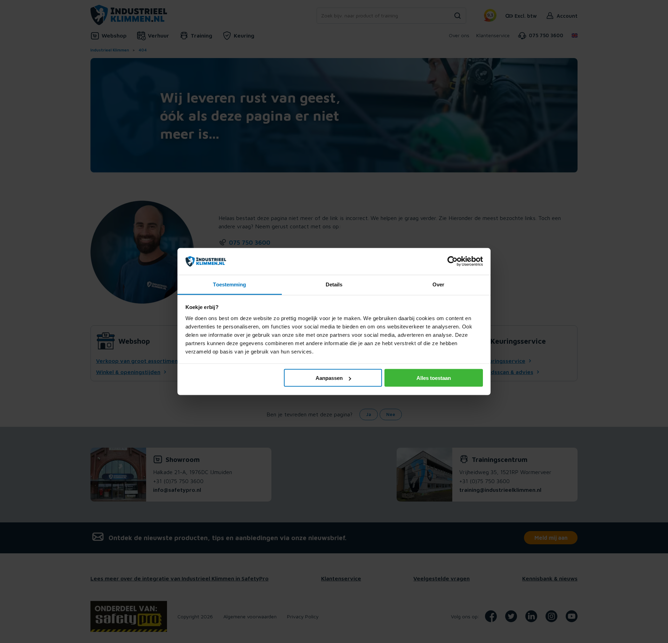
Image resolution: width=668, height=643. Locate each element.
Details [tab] (334, 284)
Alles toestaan (433, 378)
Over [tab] (438, 284)
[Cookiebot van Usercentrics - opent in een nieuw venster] (452, 261)
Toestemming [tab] (229, 284)
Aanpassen (329, 378)
